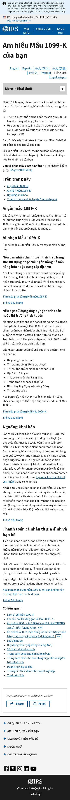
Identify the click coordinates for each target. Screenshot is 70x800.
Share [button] (20, 704)
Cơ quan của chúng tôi (24, 723)
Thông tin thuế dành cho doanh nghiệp (31, 671)
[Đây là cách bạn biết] (35, 19)
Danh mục (60, 29)
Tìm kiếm (26, 29)
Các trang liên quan (22, 754)
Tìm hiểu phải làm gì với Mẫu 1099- (24, 411)
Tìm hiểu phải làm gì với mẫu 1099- (25, 296)
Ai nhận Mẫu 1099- (19, 190)
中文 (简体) (42, 68)
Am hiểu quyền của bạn (23, 731)
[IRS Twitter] (13, 768)
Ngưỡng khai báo (17, 195)
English (14, 68)
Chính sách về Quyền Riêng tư (35, 788)
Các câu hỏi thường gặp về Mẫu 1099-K (30, 619)
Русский (46, 73)
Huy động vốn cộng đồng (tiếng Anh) (29, 645)
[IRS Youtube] (33, 768)
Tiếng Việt (60, 73)
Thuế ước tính (15, 675)
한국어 (33, 73)
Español (27, 68)
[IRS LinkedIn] (26, 768)
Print (42, 704)
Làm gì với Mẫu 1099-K (20, 615)
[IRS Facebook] (6, 768)
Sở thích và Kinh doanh (21, 649)
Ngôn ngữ (14, 746)
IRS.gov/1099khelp (21, 170)
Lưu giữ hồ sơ (15, 641)
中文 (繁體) (59, 68)
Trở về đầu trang (13, 303)
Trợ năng (35, 794)
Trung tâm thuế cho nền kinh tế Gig (28, 654)
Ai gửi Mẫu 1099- (17, 186)
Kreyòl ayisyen (57, 77)
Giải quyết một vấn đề (22, 739)
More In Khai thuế (18, 88)
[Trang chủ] (10, 28)
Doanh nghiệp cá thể (19, 667)
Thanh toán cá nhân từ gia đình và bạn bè (32, 199)
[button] (43, 29)
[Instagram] (19, 768)
